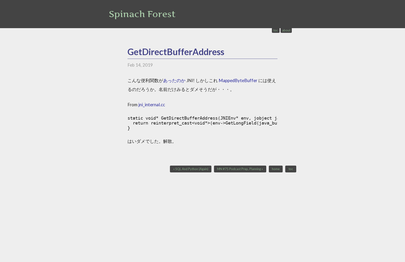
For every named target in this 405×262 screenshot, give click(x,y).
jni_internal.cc (151, 104)
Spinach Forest (142, 14)
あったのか (174, 80)
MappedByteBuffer (238, 80)
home (276, 169)
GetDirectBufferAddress (176, 51)
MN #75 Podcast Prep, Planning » (240, 169)
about (286, 30)
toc (275, 30)
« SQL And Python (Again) (190, 169)
